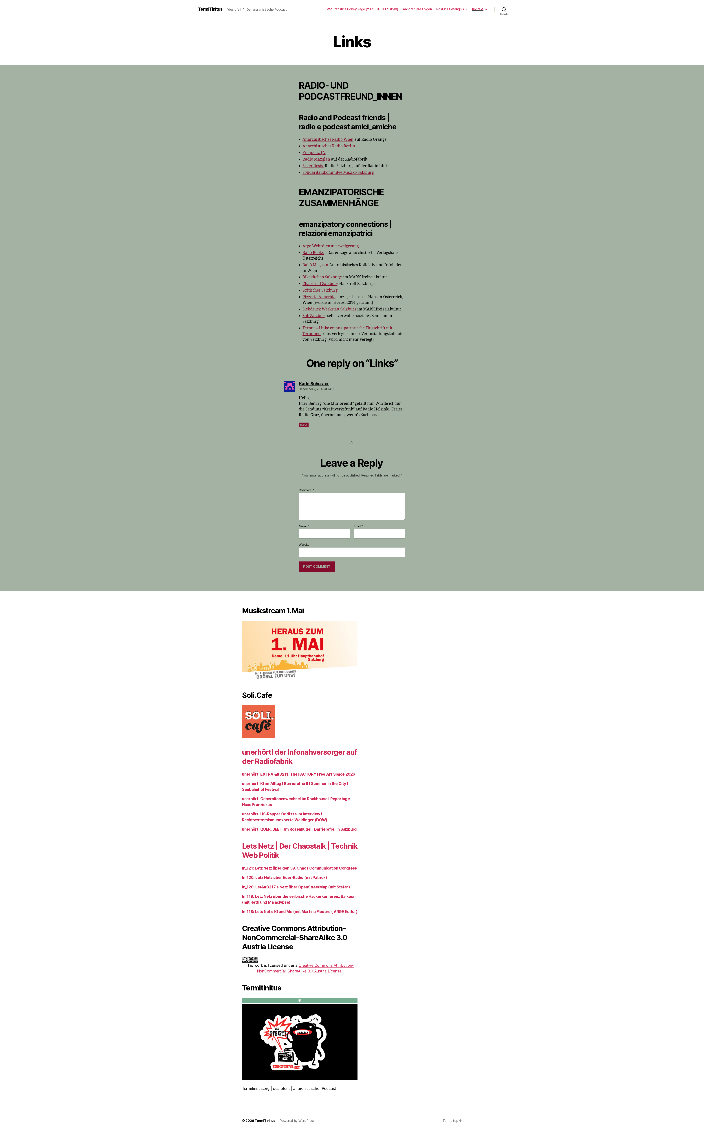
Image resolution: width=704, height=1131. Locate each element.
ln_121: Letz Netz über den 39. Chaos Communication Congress (299, 868)
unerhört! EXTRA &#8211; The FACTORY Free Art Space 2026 (298, 774)
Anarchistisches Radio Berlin (328, 146)
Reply (303, 424)
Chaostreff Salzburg (320, 283)
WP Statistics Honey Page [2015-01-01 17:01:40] (362, 9)
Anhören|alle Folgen (417, 9)
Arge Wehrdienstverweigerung (330, 246)
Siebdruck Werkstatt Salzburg (329, 309)
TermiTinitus (210, 9)
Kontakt (477, 9)
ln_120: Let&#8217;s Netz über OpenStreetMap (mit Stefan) (296, 887)
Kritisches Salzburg (320, 290)
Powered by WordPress (297, 1121)
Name (304, 526)
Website (304, 544)
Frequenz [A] (314, 152)
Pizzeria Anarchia (319, 296)
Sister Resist (313, 165)
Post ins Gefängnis (450, 9)
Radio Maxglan (316, 159)
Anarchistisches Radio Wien (327, 139)
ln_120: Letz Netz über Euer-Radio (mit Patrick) (284, 877)
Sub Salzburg (314, 315)
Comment (306, 490)
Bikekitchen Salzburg (321, 277)
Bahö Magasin (315, 265)
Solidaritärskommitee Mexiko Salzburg (338, 172)
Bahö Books (313, 252)
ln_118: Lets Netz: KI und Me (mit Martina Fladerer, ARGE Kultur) (300, 911)
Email (358, 526)
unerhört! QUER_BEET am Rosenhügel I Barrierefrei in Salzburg (299, 829)
